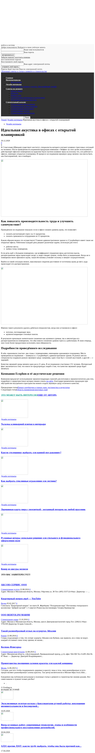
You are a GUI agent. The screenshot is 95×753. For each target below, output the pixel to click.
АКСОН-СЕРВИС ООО (14, 584)
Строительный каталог (16, 102)
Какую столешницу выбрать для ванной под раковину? (31, 452)
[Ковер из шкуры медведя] (14, 562)
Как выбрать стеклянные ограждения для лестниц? (29, 481)
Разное (4, 636)
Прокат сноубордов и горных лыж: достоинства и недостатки (44, 387)
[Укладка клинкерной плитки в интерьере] (14, 417)
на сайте (49, 381)
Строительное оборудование (23, 104)
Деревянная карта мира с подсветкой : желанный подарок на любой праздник (43, 509)
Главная (9, 78)
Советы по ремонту (14, 89)
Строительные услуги (20, 111)
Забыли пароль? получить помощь (15, 57)
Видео (3, 603)
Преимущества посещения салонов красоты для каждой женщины (37, 663)
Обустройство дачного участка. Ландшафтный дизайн (34, 87)
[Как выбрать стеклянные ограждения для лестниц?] (14, 474)
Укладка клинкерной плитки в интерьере (23, 424)
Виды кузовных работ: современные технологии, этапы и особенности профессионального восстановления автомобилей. (39, 726)
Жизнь (4, 668)
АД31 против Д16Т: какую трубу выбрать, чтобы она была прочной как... (41, 746)
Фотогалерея (16, 82)
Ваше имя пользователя (34, 50)
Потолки (14, 93)
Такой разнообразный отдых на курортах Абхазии (28, 631)
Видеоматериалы (13, 80)
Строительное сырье (9, 619)
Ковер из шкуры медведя (14, 569)
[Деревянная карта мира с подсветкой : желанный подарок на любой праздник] (14, 502)
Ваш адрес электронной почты (37, 64)
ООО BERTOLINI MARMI (15, 615)
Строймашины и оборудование (24, 106)
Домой (4, 120)
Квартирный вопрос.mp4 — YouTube (21, 598)
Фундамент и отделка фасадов (23, 100)
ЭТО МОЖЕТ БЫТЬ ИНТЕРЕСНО (19, 395)
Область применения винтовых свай (32, 390)
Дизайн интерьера (14, 84)
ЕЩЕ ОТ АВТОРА (47, 395)
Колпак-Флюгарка (11, 647)
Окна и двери (16, 91)
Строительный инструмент (22, 109)
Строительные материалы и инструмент (28, 98)
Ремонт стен (16, 95)
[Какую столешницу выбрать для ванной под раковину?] (14, 446)
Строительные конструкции (23, 113)
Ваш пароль (29, 52)
